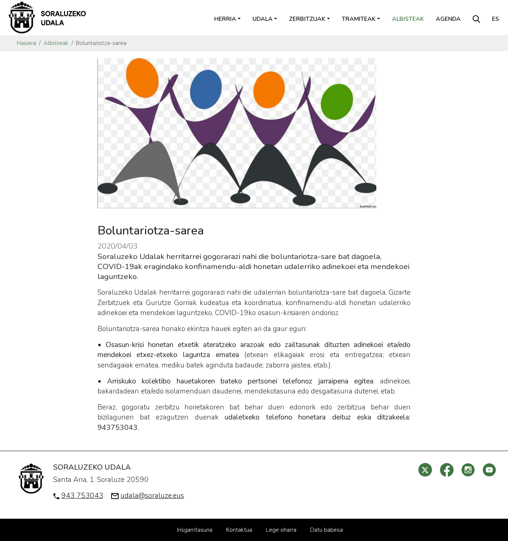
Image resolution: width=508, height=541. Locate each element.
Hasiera (26, 43)
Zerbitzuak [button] (307, 19)
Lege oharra (281, 530)
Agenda (448, 19)
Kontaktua (239, 530)
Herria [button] (225, 19)
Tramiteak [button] (359, 19)
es (495, 19)
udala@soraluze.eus (152, 495)
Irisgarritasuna (194, 530)
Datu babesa (326, 530)
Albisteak (408, 19)
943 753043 (82, 495)
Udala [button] (263, 19)
